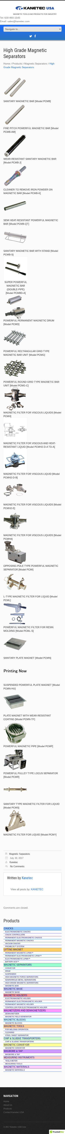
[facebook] (35, 36)
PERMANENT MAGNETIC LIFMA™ (19, 953)
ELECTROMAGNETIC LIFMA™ (17, 959)
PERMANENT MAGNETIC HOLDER (19, 1004)
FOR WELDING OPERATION (16, 1029)
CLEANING (9, 1032)
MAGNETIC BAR (12, 986)
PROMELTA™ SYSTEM (14, 946)
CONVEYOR (10, 968)
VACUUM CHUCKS (12, 943)
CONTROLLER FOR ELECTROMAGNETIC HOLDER (26, 1007)
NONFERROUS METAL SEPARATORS (20, 980)
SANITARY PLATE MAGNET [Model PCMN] (27, 657)
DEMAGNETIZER (12, 1014)
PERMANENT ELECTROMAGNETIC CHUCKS (23, 938)
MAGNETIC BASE (12, 992)
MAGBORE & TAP (12, 1054)
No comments (17, 866)
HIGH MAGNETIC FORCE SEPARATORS (21, 977)
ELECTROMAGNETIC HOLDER (18, 998)
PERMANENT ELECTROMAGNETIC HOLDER (23, 1001)
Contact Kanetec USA (13, 1112)
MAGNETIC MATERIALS (15, 1070)
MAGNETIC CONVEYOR (15, 1048)
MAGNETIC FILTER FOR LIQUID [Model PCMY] (30, 834)
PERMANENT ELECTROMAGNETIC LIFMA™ (23, 956)
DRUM (7, 971)
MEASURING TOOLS (13, 1064)
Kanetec (14, 862)
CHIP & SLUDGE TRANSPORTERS (19, 1042)
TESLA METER (11, 1061)
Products (17, 63)
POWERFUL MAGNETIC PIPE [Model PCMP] (28, 746)
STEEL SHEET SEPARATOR (16, 1035)
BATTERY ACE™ (12, 962)
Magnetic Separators (35, 63)
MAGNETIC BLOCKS (13, 1023)
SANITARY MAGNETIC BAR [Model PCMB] (27, 101)
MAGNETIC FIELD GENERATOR (18, 1017)
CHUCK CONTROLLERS (15, 935)
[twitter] (30, 36)
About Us (7, 1105)
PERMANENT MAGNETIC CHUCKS (19, 941)
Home (6, 63)
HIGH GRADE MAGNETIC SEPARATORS (21, 983)
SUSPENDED (10, 974)
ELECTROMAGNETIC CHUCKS (18, 932)
